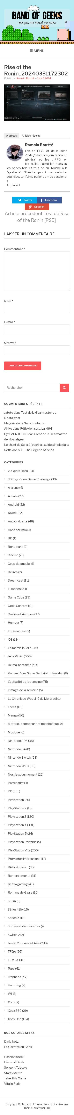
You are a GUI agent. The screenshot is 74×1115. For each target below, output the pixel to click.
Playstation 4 (17, 825)
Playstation (16, 800)
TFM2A (13, 960)
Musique (14, 732)
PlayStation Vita (19, 850)
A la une (13, 488)
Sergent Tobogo (15, 1067)
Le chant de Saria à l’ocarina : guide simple (33, 445)
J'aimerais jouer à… (21, 648)
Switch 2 (14, 935)
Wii (10, 994)
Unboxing (14, 985)
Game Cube (16, 597)
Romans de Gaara (20, 892)
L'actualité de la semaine (25, 682)
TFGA (12, 951)
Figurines (14, 589)
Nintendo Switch (19, 757)
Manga (13, 715)
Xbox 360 (15, 1011)
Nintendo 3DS (18, 741)
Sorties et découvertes (24, 926)
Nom (8, 301)
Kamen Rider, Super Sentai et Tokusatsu (36, 673)
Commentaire (14, 249)
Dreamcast (15, 580)
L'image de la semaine (23, 690)
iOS (10, 639)
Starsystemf (13, 1073)
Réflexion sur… (18, 867)
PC (10, 791)
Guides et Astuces (21, 614)
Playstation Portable (22, 842)
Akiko (8, 428)
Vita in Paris (12, 1084)
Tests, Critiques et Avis (24, 943)
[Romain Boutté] (15, 160)
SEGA (12, 901)
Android (13, 504)
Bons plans (15, 547)
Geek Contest (18, 606)
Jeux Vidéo (15, 656)
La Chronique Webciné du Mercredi (32, 699)
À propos (11, 135)
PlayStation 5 (17, 833)
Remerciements (19, 876)
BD (10, 538)
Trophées (14, 977)
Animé (12, 513)
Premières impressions (24, 859)
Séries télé (15, 909)
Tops (11, 968)
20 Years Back (18, 471)
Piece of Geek (14, 1062)
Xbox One (14, 1019)
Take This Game (15, 1078)
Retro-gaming (18, 884)
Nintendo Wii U (18, 766)
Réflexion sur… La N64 (36, 428)
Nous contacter (35, 423)
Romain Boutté (25, 78)
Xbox (11, 1002)
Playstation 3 (17, 817)
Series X (13, 918)
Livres (12, 707)
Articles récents (31, 135)
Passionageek (14, 1057)
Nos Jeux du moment (22, 774)
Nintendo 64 (17, 749)
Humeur (13, 622)
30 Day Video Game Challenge (29, 479)
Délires (13, 572)
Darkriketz (11, 1041)
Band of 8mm (17, 530)
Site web (10, 343)
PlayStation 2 (17, 808)
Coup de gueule (19, 564)
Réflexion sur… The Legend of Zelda (29, 450)
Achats (13, 496)
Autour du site (18, 521)
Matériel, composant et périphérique (33, 724)
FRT (48, 1107)
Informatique (17, 631)
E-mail (9, 322)
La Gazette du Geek (18, 1047)
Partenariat (16, 783)
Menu (39, 51)
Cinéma (13, 555)
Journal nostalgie (19, 665)
